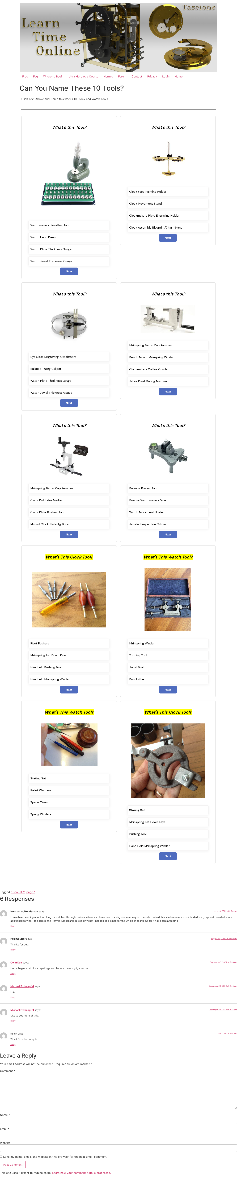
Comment (7, 1070)
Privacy (152, 76)
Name (5, 1115)
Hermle (108, 76)
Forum (122, 76)
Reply (12, 926)
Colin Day (16, 962)
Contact (137, 76)
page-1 (30, 892)
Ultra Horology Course (83, 76)
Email (4, 1128)
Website (5, 1142)
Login (166, 76)
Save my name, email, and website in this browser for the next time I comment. (55, 1156)
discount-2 (18, 892)
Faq (35, 76)
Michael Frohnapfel (22, 986)
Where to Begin (53, 76)
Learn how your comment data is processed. (81, 1173)
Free (25, 76)
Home (179, 76)
